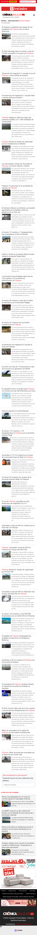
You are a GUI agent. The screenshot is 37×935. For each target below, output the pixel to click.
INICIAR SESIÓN (5, 1)
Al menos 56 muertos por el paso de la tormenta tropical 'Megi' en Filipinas (16, 478)
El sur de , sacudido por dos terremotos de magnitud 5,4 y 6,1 (15, 502)
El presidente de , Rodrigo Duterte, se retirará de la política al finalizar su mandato (18, 686)
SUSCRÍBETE (13, 1)
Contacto (3, 890)
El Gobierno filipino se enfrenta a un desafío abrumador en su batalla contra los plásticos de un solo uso (18, 210)
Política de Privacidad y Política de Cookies (12, 893)
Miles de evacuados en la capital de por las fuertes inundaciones (16, 731)
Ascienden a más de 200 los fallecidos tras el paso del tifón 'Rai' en (18, 593)
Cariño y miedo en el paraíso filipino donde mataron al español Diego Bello (18, 255)
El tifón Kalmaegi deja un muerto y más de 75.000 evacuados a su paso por (18, 52)
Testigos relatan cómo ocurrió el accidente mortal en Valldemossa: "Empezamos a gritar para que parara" (18, 845)
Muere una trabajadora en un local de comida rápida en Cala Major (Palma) (16, 798)
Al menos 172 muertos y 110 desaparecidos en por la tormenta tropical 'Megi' (18, 433)
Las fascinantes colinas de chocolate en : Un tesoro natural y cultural (17, 165)
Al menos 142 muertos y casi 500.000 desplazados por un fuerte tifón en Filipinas (18, 615)
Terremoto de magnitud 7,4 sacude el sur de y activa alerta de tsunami (18, 74)
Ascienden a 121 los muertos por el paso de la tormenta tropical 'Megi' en (17, 456)
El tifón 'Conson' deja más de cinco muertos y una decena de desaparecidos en (18, 709)
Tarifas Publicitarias (31, 893)
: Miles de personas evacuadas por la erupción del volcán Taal (18, 753)
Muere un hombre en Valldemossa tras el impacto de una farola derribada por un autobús (17, 829)
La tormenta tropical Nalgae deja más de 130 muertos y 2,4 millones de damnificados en (17, 278)
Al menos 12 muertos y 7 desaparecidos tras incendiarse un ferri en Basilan (17, 233)
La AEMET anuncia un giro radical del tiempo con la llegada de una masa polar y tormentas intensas (18, 813)
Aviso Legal (32, 890)
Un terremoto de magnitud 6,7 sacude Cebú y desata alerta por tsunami (18, 96)
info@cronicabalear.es (23, 924)
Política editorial (23, 890)
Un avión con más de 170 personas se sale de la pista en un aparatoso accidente (18, 368)
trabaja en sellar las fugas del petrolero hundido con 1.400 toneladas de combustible (17, 120)
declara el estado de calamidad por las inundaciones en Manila (17, 143)
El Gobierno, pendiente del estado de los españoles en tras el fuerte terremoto (17, 29)
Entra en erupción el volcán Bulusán (15, 411)
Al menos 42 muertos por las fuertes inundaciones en (16, 324)
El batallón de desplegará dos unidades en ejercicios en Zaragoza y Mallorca (16, 638)
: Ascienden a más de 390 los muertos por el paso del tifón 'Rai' (16, 548)
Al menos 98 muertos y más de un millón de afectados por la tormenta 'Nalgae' (17, 301)
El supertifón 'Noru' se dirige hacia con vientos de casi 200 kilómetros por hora (18, 390)
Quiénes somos (12, 890)
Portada (3, 20)
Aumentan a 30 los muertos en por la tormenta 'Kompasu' (18, 661)
